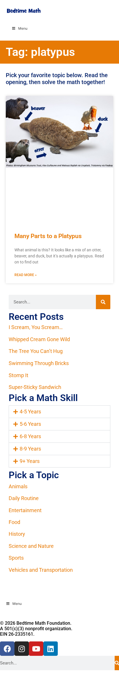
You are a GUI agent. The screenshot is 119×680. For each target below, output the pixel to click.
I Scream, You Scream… (36, 327)
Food (14, 522)
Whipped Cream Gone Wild (39, 339)
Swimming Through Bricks (39, 363)
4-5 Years (30, 412)
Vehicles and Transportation (41, 570)
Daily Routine (24, 498)
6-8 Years (30, 436)
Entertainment (25, 510)
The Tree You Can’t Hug (36, 351)
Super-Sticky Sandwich (35, 387)
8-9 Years (30, 449)
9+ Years (30, 461)
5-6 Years (30, 424)
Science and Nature (31, 546)
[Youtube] (36, 648)
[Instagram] (21, 648)
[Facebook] (7, 648)
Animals (18, 486)
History (17, 534)
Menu (22, 28)
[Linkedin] (50, 648)
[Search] (103, 302)
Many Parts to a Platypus (48, 236)
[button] (59, 412)
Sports (16, 558)
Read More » (25, 275)
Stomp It (18, 375)
